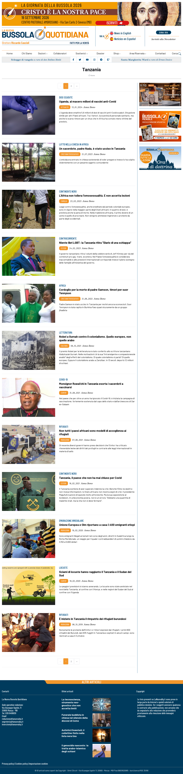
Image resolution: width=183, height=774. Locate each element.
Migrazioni (65, 439)
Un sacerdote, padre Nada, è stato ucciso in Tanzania (92, 148)
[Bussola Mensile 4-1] (160, 94)
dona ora (163, 32)
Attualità (64, 107)
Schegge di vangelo (22, 59)
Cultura (64, 345)
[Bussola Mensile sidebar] (160, 126)
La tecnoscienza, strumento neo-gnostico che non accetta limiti (71, 704)
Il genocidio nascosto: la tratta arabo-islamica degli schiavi (75, 748)
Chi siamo (27, 53)
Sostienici (81, 53)
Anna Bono (89, 107)
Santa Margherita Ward (134, 59)
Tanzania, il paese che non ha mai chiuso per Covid (90, 477)
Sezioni (42, 53)
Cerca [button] (175, 53)
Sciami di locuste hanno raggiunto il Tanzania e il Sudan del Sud (95, 573)
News (122, 33)
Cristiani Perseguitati (70, 154)
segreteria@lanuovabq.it (12, 721)
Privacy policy (8, 763)
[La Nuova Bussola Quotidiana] (46, 36)
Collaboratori (60, 53)
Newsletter (164, 39)
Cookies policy (21, 763)
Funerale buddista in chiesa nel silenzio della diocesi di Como (75, 717)
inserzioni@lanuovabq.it (12, 724)
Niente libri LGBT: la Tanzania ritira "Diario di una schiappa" (95, 242)
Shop (116, 53)
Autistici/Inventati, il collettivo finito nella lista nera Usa (73, 733)
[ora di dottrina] (160, 158)
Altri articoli (91, 682)
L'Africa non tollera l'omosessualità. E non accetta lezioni (94, 195)
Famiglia (64, 201)
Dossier (100, 53)
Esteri (63, 248)
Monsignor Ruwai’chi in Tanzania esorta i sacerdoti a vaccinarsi (91, 385)
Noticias (125, 39)
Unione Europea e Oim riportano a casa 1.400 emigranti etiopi (97, 524)
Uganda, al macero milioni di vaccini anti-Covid (87, 101)
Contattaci (160, 53)
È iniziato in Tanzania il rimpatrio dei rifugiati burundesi (92, 619)
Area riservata (136, 53)
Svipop (63, 392)
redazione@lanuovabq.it (12, 718)
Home (9, 53)
